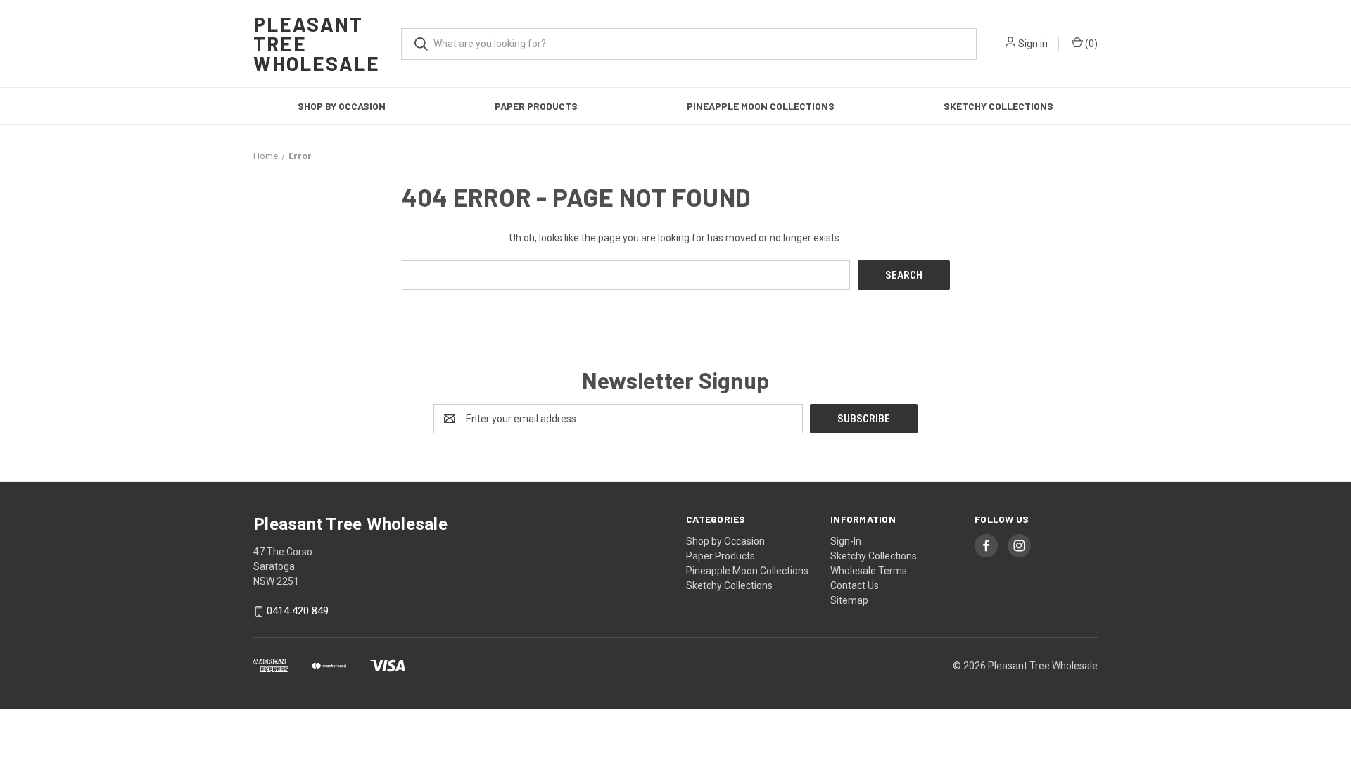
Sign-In (845, 541)
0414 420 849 (298, 611)
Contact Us (854, 585)
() (1090, 43)
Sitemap (849, 600)
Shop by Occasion (342, 106)
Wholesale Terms (868, 570)
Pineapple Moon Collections (761, 106)
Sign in (1033, 43)
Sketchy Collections (998, 106)
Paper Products (536, 106)
